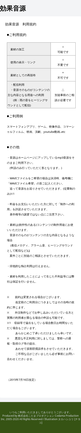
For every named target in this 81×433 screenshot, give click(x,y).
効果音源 (13, 8)
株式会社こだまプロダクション (36, 416)
